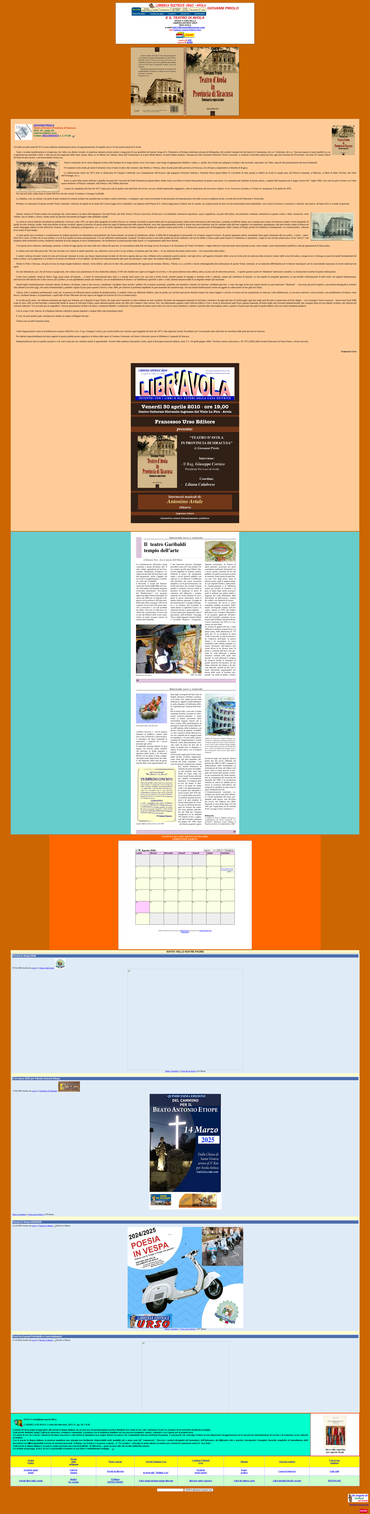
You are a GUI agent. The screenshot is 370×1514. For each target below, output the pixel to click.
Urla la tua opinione (334, 1461)
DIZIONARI (334, 1481)
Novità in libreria (115, 1471)
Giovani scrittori (287, 1461)
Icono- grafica (244, 1471)
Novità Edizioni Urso (156, 1461)
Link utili (334, 1471)
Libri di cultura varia (244, 1481)
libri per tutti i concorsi (200, 1481)
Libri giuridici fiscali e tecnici (287, 1481)
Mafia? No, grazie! (73, 1480)
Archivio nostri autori (201, 1471)
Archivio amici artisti (31, 1471)
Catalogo (196, 1460)
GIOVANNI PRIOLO (44, 125)
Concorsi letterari (287, 1471)
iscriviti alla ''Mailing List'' (156, 1472)
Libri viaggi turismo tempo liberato (156, 1481)
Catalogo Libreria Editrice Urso (187, 30)
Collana (115, 1479)
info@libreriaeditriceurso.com (188, 27)
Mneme (244, 1461)
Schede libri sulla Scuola (31, 1481)
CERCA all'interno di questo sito (198, 1490)
